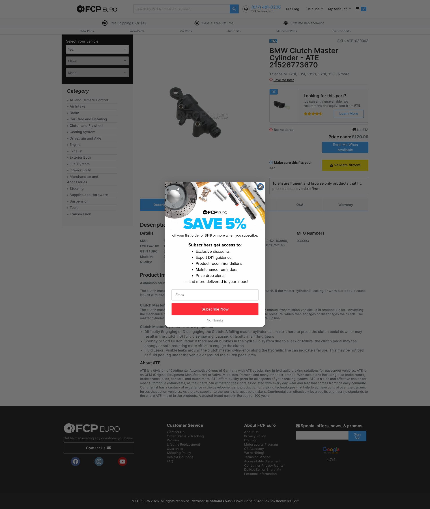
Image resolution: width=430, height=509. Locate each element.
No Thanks (215, 320)
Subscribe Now (215, 309)
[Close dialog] (260, 186)
